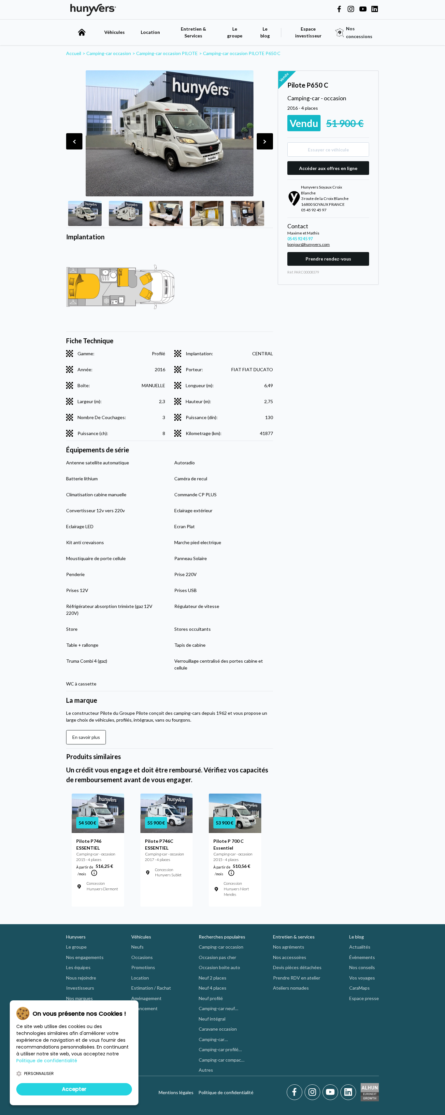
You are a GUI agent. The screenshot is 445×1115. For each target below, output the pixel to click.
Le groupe (234, 32)
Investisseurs (80, 988)
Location (150, 32)
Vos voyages (362, 978)
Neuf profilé (211, 998)
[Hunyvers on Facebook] (339, 9)
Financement (144, 1008)
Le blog (356, 936)
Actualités (359, 947)
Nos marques (79, 998)
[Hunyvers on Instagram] (351, 9)
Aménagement (146, 998)
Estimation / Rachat (151, 988)
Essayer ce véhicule (328, 149)
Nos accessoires (289, 957)
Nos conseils (362, 967)
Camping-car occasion (221, 947)
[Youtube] (331, 1092)
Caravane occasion (218, 1029)
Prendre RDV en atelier (296, 978)
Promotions (143, 967)
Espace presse (364, 998)
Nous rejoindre (81, 978)
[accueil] (81, 32)
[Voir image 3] (166, 213)
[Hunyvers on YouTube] (363, 9)
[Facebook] (296, 1092)
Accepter (74, 1089)
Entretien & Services (193, 32)
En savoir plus (86, 737)
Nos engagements (85, 957)
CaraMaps (359, 988)
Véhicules (114, 32)
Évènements (362, 957)
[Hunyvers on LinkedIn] (374, 9)
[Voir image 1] (85, 213)
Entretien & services (294, 936)
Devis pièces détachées (297, 967)
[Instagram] (314, 1092)
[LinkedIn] (348, 1092)
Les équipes (78, 967)
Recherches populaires (222, 936)
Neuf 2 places (212, 978)
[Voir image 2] (125, 213)
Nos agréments (288, 947)
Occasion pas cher (217, 957)
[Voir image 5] (247, 213)
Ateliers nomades (291, 988)
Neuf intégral (212, 1019)
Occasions (142, 957)
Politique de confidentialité (225, 1092)
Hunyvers (76, 936)
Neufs (137, 947)
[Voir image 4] (206, 213)
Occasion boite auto (219, 967)
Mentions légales (176, 1092)
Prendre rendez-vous (328, 259)
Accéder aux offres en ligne (328, 168)
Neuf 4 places (212, 988)
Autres (206, 1070)
